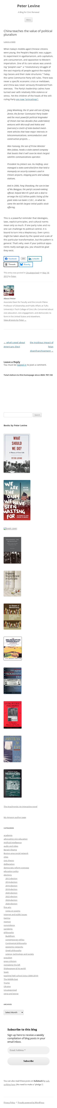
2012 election (11, 878)
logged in (21, 364)
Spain (6, 972)
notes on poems (12, 911)
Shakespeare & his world (15, 968)
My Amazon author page (15, 817)
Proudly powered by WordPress (31, 1102)
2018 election (11, 889)
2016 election (11, 885)
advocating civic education (16, 839)
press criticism (10, 961)
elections (8, 875)
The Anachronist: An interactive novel (20, 806)
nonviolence (9, 925)
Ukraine (7, 986)
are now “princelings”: (27, 99)
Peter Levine (28, 6)
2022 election (11, 896)
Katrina (7, 918)
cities (6, 857)
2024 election (11, 900)
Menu (28, 20)
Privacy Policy (9, 1102)
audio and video (11, 846)
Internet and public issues (15, 914)
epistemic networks (14, 946)
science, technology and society (19, 954)
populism (8, 957)
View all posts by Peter (15, 320)
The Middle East (11, 979)
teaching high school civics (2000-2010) (21, 975)
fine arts (7, 907)
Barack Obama (10, 849)
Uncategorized (32, 272)
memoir (7, 921)
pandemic (8, 929)
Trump (7, 982)
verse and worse (11, 993)
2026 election (11, 903)
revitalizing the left (12, 964)
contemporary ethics (14, 939)
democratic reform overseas (16, 867)
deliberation (9, 864)
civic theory (9, 860)
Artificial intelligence (13, 842)
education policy (11, 871)
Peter (13, 276)
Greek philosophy (13, 950)
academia (8, 835)
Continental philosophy (16, 943)
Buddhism (10, 936)
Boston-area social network (16, 853)
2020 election (11, 893)
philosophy (9, 932)
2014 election (11, 882)
